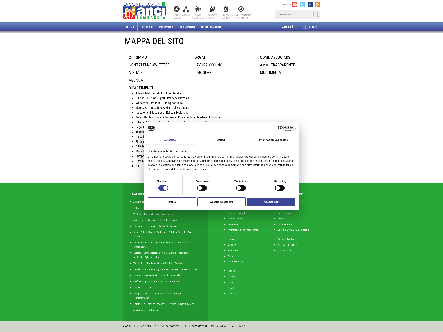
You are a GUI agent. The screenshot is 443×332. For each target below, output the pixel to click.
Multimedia (166, 27)
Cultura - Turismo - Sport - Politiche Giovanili (162, 98)
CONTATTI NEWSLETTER (149, 65)
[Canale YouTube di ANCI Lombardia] (294, 4)
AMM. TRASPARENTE (277, 65)
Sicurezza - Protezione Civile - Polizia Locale (162, 107)
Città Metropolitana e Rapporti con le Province (157, 281)
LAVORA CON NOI (208, 65)
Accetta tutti (271, 201)
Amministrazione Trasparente (243, 230)
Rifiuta (172, 201)
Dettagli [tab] (221, 139)
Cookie (231, 276)
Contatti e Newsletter (239, 213)
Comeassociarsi (198, 16)
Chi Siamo (176, 16)
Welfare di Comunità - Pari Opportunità (159, 103)
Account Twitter (286, 239)
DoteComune (285, 224)
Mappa (231, 271)
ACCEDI (312, 27)
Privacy (231, 282)
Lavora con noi (235, 224)
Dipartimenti (187, 27)
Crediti (231, 288)
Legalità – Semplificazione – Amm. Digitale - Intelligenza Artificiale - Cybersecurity (161, 255)
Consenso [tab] (169, 139)
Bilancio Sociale (235, 262)
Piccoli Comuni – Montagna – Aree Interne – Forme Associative (165, 269)
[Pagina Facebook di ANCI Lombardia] (310, 4)
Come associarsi (236, 219)
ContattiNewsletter (212, 16)
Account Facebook (287, 245)
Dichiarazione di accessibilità (228, 326)
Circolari (147, 27)
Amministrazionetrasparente (241, 16)
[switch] (202, 188)
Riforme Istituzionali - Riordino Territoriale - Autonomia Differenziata (161, 244)
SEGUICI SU (286, 4)
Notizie (130, 27)
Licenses (232, 293)
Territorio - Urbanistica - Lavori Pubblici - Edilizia (157, 263)
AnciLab (282, 219)
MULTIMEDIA (270, 72)
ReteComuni (284, 213)
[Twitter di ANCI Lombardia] (302, 4)
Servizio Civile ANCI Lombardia (293, 230)
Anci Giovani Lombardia (145, 309)
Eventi (231, 256)
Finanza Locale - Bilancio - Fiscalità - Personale (156, 275)
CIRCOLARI (203, 72)
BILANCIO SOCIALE (211, 27)
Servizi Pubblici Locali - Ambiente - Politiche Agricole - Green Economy (178, 117)
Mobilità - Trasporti (143, 287)
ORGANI (200, 57)
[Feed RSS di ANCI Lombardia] (317, 4)
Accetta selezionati (221, 201)
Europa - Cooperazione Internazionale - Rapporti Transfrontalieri (158, 295)
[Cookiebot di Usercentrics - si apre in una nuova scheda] (280, 128)
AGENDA (136, 80)
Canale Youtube (286, 250)
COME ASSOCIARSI (275, 57)
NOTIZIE (135, 72)
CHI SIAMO (138, 57)
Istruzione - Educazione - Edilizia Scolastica (162, 112)
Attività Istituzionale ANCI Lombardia (158, 93)
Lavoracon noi (226, 16)
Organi (186, 15)
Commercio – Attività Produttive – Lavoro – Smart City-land (163, 303)
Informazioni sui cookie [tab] (273, 139)
